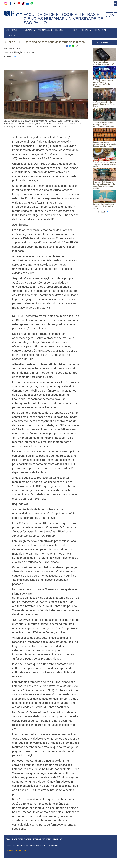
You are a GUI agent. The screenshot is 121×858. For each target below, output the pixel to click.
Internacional (100, 30)
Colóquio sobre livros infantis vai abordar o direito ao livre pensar (103, 206)
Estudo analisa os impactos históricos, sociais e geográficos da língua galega (103, 124)
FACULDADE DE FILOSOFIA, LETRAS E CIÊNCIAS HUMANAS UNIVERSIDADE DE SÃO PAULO (63, 18)
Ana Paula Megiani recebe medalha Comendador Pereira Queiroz (104, 104)
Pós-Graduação (45, 30)
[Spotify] (32, 3)
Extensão (73, 30)
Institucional (11, 30)
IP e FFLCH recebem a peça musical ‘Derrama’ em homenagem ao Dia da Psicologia (103, 83)
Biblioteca (10, 35)
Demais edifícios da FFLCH (16, 850)
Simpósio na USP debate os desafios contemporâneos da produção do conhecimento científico (104, 185)
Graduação (27, 30)
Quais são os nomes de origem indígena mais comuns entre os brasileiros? (104, 164)
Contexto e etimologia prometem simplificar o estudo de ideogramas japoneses (104, 144)
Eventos (16, 56)
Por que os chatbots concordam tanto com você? (103, 63)
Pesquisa (59, 30)
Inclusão (85, 30)
